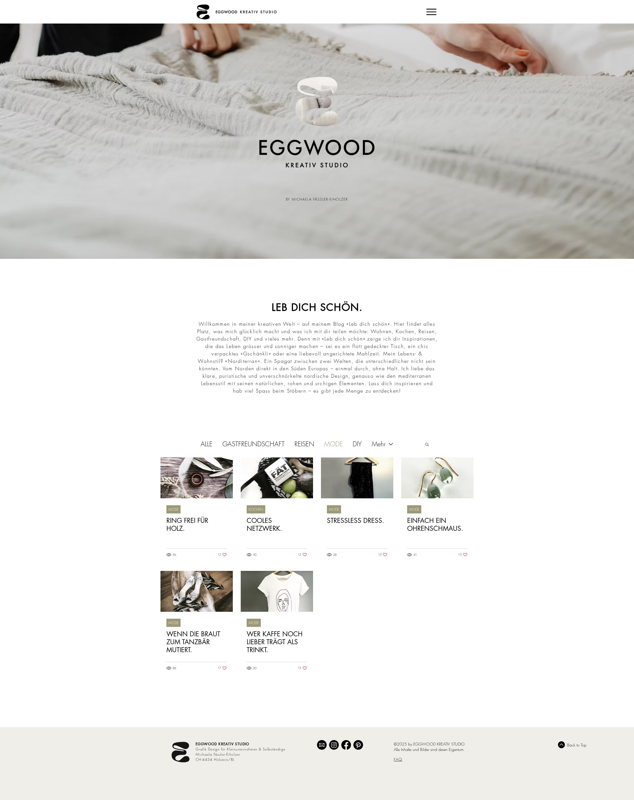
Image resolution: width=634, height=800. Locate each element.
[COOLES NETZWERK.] (277, 477)
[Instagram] (334, 745)
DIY (357, 444)
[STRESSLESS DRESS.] (357, 477)
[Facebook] (346, 745)
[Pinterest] (358, 745)
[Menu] (431, 11)
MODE (333, 444)
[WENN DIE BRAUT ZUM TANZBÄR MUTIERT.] (196, 591)
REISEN (304, 444)
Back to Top (576, 745)
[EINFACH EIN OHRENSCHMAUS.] (437, 477)
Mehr (379, 444)
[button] (427, 444)
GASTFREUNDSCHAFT (253, 444)
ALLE (206, 444)
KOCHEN (256, 509)
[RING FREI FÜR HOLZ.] (196, 477)
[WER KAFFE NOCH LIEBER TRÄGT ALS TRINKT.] (277, 591)
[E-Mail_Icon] (322, 745)
